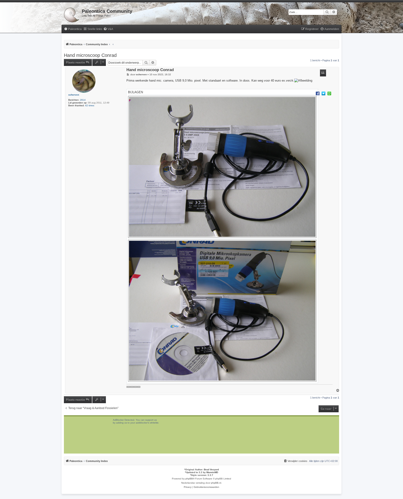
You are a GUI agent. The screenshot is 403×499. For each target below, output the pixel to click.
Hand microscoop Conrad (90, 55)
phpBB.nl (216, 483)
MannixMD (212, 472)
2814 (83, 100)
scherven (73, 94)
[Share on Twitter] (323, 93)
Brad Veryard (211, 469)
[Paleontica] (72, 14)
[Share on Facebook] (317, 93)
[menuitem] (73, 29)
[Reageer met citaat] (323, 72)
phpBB (189, 478)
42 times (89, 105)
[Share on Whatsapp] (329, 93)
